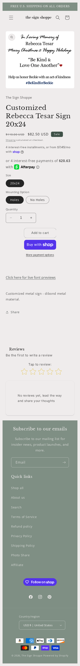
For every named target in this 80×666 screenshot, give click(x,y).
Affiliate (17, 565)
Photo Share (20, 555)
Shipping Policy (23, 546)
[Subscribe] (64, 462)
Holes (14, 200)
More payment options (40, 254)
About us (18, 497)
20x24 (15, 183)
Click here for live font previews (31, 277)
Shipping (11, 139)
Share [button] (15, 312)
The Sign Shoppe (32, 655)
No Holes (37, 200)
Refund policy (21, 526)
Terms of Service (24, 517)
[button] (11, 17)
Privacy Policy (21, 536)
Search (16, 507)
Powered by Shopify (56, 655)
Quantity (12, 209)
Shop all (17, 488)
